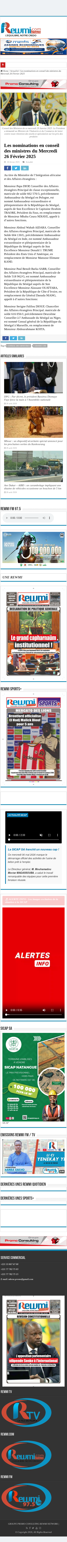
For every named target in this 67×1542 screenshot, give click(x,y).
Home (5, 71)
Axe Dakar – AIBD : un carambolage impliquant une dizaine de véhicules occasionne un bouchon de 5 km (32, 487)
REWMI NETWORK (49, 1524)
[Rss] (27, 1528)
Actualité (14, 71)
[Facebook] (30, 1528)
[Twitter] (33, 1528)
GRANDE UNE (40, 346)
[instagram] (40, 1528)
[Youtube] (36, 1528)
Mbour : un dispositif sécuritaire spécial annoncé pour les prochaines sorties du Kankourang (33, 443)
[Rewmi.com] (21, 28)
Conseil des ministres (19, 346)
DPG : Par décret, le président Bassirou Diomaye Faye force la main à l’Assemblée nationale (30, 398)
